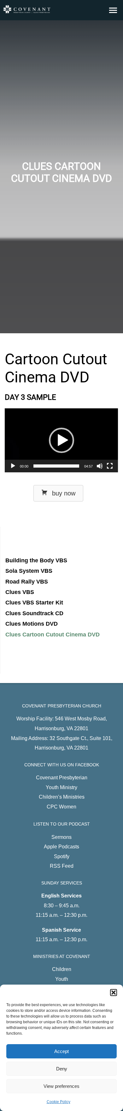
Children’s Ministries (62, 797)
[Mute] (100, 466)
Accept (61, 1051)
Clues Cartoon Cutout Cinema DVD (52, 634)
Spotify (61, 856)
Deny (61, 1068)
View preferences (61, 1086)
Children (61, 969)
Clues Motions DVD (31, 624)
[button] (113, 992)
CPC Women (61, 806)
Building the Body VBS (36, 560)
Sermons (61, 837)
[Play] (13, 466)
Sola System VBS (28, 571)
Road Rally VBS (26, 581)
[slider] (56, 466)
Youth (61, 979)
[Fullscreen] (110, 466)
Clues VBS (19, 592)
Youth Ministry (61, 787)
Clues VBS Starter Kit (34, 602)
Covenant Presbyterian (61, 777)
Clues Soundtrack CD (34, 613)
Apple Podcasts (61, 846)
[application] (61, 440)
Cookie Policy (58, 1102)
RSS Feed (61, 866)
